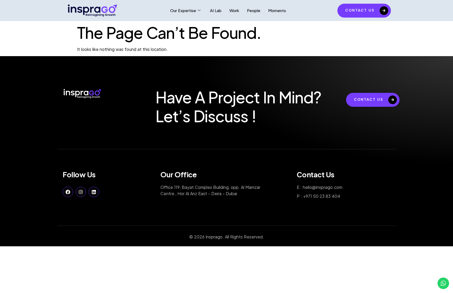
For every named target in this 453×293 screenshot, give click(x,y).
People (253, 10)
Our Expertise (183, 10)
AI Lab (216, 10)
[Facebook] (68, 192)
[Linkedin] (94, 192)
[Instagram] (81, 192)
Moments (277, 10)
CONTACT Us (359, 10)
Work (234, 10)
